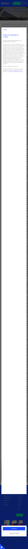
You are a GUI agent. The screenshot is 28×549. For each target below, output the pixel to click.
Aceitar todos (14, 528)
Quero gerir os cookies (14, 533)
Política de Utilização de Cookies (16, 71)
